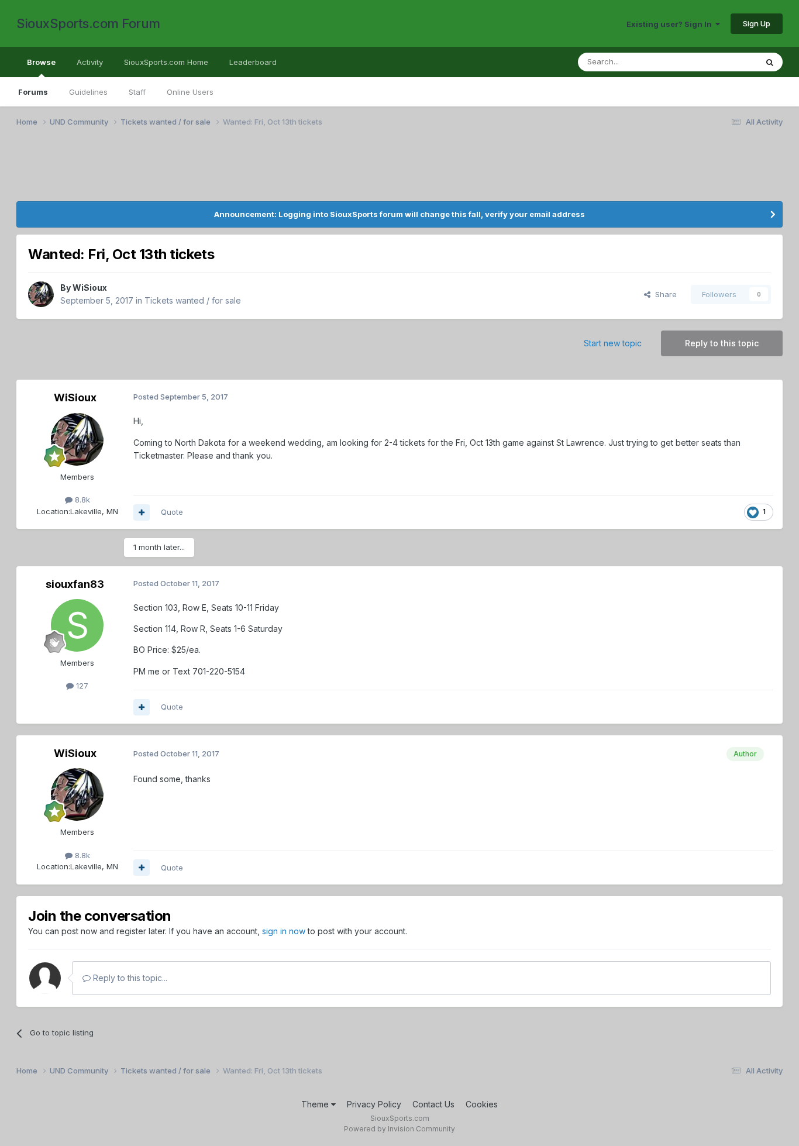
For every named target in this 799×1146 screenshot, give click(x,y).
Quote (172, 512)
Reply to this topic (722, 343)
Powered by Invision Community (399, 1128)
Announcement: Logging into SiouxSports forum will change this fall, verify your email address (399, 214)
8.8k (81, 499)
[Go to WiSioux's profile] (41, 294)
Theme (316, 1104)
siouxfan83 (75, 584)
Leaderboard (253, 62)
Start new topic (613, 343)
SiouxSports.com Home (166, 62)
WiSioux (90, 287)
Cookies (482, 1104)
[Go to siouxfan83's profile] (77, 625)
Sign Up (756, 23)
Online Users (190, 92)
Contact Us (433, 1104)
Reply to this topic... (129, 978)
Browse (41, 62)
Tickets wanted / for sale (192, 300)
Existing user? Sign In (670, 24)
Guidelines (88, 92)
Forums (33, 92)
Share (663, 294)
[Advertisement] (367, 171)
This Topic (722, 61)
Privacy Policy (374, 1104)
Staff (137, 92)
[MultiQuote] (141, 512)
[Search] (770, 62)
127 (81, 685)
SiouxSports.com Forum (88, 23)
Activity (90, 62)
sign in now (283, 931)
